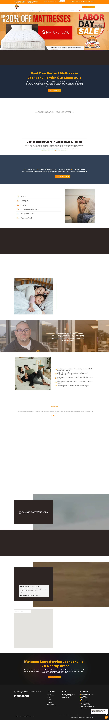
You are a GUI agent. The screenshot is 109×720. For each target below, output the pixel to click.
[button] (1, 31)
